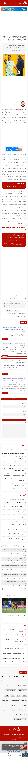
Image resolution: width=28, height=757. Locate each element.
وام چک (18, 695)
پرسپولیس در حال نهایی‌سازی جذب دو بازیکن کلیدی (14, 450)
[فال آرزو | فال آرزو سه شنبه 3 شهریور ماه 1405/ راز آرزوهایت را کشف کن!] (25, 755)
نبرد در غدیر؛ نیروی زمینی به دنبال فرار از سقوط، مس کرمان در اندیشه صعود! (13, 361)
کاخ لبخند (6, 695)
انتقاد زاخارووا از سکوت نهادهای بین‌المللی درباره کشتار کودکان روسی (13, 517)
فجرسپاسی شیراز (11, 313)
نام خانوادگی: (21, 403)
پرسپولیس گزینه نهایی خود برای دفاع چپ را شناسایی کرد (13, 453)
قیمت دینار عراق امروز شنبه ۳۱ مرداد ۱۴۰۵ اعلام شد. (12, 149)
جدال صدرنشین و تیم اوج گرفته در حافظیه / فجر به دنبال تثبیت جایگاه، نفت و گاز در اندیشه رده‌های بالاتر (13, 379)
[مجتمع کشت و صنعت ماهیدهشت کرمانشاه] (14, 9)
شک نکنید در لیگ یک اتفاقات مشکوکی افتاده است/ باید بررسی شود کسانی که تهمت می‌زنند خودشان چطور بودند (14, 329)
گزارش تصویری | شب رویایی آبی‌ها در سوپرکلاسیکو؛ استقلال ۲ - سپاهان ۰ (16, 616)
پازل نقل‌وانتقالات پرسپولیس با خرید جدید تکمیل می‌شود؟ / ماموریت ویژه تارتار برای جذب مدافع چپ (14, 474)
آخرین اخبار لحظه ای (22, 705)
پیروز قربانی (8, 310)
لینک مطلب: (23, 295)
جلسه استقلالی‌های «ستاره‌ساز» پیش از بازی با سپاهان (13, 465)
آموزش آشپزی (16, 676)
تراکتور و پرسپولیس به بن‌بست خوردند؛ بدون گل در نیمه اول (14, 512)
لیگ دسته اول (22, 313)
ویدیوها (8, 595)
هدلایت (12, 695)
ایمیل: (23, 411)
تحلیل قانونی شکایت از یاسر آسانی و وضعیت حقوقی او (13, 461)
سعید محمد (8, 676)
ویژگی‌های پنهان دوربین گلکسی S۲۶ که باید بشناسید (13, 658)
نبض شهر (17, 685)
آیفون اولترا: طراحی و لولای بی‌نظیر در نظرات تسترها (14, 644)
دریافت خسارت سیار (15, 700)
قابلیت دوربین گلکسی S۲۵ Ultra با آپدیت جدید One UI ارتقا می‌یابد (13, 630)
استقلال (18, 681)
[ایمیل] (7, 306)
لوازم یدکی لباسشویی (7, 710)
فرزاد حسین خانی (21, 316)
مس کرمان (17, 310)
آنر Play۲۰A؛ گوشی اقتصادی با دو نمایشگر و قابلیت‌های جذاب (13, 654)
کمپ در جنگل (18, 714)
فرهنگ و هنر (6, 734)
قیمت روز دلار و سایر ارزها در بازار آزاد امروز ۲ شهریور (14, 238)
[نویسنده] (23, 106)
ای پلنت (24, 714)
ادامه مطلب (4, 338)
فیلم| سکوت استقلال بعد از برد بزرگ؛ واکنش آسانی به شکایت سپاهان (13, 479)
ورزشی (10, 302)
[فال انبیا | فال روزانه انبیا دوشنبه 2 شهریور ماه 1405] (23, 747)
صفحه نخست (21, 734)
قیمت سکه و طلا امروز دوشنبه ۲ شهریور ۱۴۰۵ (14, 240)
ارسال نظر (14, 419)
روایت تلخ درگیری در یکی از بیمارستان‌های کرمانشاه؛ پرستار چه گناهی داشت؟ (14, 469)
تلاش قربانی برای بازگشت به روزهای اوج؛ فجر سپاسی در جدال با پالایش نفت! (14, 344)
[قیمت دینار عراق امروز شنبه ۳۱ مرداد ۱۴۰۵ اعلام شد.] (20, 149)
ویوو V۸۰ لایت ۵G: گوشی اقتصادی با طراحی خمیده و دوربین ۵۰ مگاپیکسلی (14, 640)
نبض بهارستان (5, 681)
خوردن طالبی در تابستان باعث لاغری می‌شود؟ (14, 186)
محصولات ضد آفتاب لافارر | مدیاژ (20, 719)
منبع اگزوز (24, 695)
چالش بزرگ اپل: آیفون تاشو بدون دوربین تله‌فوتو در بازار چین (14, 635)
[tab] (20, 595)
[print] (5, 306)
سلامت (4, 737)
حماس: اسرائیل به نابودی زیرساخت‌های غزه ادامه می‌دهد (14, 534)
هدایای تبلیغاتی (5, 700)
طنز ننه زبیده (23, 685)
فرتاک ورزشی (24, 676)
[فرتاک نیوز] (20, 5)
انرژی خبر (14, 705)
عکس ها (20, 595)
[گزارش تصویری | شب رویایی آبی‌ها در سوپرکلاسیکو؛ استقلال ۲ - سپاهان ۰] (14, 605)
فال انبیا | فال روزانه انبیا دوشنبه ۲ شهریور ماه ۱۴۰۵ (14, 502)
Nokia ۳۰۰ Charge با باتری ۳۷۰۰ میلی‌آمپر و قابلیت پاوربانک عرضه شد (14, 649)
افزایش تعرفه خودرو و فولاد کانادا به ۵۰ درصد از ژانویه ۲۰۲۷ (13, 525)
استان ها (14, 739)
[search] (5, 3)
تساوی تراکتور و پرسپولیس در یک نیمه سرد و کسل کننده (14, 506)
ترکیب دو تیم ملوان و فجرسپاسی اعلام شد (16, 521)
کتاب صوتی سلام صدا (22, 690)
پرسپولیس (24, 681)
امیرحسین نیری (15, 104)
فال (3, 676)
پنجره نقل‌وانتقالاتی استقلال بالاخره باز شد (16, 488)
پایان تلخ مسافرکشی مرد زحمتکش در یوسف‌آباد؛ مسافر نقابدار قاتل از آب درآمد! (13, 484)
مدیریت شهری (22, 737)
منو (11, 2)
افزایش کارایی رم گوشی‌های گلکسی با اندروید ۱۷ (14, 661)
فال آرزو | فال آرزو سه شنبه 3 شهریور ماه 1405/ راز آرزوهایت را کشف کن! (12, 754)
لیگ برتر (12, 681)
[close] (25, 743)
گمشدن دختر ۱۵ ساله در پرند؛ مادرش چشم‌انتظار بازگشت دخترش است (13, 457)
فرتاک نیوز (18, 109)
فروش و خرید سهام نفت (10, 690)
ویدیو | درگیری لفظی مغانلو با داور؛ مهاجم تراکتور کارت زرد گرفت (13, 539)
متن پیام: (22, 422)
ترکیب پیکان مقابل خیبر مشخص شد (17, 499)
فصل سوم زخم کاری (8, 685)
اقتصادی (15, 737)
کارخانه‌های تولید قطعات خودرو (20, 710)
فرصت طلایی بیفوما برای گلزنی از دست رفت (15, 529)
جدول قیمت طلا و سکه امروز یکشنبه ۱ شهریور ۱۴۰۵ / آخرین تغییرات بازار (13, 243)
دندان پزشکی (23, 700)
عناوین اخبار (13, 734)
